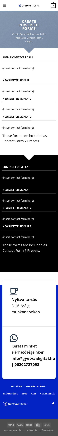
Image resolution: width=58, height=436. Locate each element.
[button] (4, 5)
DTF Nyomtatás (12, 430)
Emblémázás (30, 430)
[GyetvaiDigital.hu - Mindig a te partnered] (29, 5)
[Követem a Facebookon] (53, 404)
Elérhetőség (46, 430)
